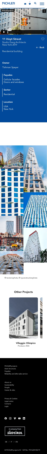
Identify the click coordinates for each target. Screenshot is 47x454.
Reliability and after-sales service (16, 374)
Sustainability (9, 385)
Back (42, 47)
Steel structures (10, 369)
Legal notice (9, 401)
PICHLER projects (11, 366)
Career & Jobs (10, 390)
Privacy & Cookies (11, 399)
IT (12, 442)
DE (6, 442)
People (7, 387)
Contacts (8, 404)
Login (7, 406)
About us (8, 382)
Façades (7, 371)
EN (17, 442)
